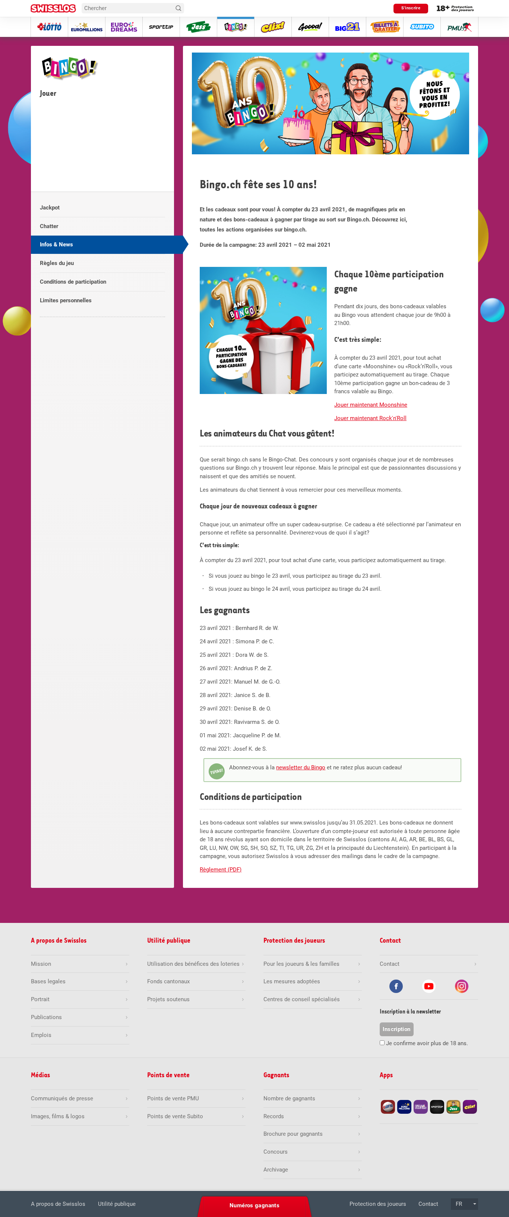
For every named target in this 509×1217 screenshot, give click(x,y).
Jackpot (50, 207)
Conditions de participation (73, 281)
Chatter (49, 226)
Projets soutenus (168, 999)
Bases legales (48, 981)
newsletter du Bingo (300, 767)
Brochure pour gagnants (293, 1134)
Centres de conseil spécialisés (301, 999)
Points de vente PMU (173, 1098)
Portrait (40, 999)
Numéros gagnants (254, 1205)
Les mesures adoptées (291, 981)
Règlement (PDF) (220, 869)
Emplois (41, 1035)
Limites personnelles (66, 300)
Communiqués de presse (62, 1098)
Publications (46, 1017)
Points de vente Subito (175, 1116)
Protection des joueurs (378, 1204)
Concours (275, 1151)
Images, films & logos (58, 1116)
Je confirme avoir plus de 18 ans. (427, 1043)
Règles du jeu (57, 263)
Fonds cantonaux (168, 981)
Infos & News (56, 244)
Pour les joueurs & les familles (301, 964)
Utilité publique (117, 1204)
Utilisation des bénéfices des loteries (193, 964)
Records (273, 1116)
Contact (428, 1204)
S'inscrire (410, 8)
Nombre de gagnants (289, 1098)
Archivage (275, 1169)
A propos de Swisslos (58, 1204)
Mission (41, 964)
